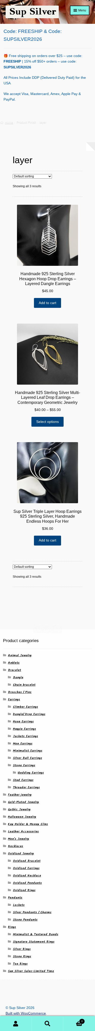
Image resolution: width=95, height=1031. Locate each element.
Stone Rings (22, 956)
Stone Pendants (25, 919)
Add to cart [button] (47, 303)
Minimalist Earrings (27, 750)
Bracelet (14, 670)
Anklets (14, 662)
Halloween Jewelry (22, 816)
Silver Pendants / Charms (32, 912)
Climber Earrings (25, 706)
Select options (47, 422)
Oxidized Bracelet (27, 860)
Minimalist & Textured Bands (35, 934)
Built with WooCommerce (26, 1013)
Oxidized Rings (24, 890)
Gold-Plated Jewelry (23, 802)
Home (9, 122)
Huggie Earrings (24, 728)
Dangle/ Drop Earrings (29, 714)
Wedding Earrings (31, 772)
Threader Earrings (26, 787)
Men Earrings (22, 743)
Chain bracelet (24, 684)
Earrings (14, 699)
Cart (73, 1020)
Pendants (15, 897)
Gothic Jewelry (19, 809)
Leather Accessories (23, 831)
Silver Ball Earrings (27, 758)
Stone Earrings (24, 765)
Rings (12, 927)
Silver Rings (22, 949)
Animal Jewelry (20, 655)
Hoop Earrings (23, 721)
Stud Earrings (23, 780)
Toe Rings (20, 963)
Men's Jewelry (18, 838)
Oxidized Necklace (27, 875)
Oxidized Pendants (27, 882)
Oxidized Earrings (26, 868)
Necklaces (15, 846)
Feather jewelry (20, 794)
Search (47, 1023)
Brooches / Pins (19, 692)
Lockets (19, 905)
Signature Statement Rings (33, 941)
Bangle (18, 677)
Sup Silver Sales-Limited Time (31, 971)
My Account (16, 1023)
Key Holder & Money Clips (28, 824)
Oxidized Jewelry (21, 853)
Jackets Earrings (25, 736)
